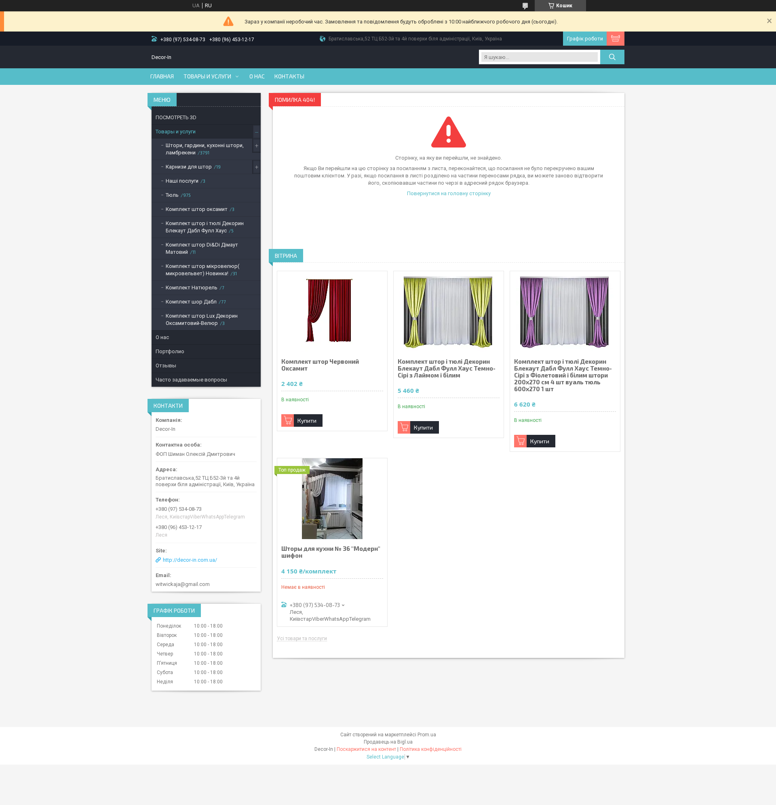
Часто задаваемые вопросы (191, 380)
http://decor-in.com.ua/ (190, 560)
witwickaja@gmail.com (183, 584)
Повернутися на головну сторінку (449, 193)
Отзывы (166, 365)
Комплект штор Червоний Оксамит (320, 365)
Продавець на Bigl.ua (388, 742)
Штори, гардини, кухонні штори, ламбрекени (205, 149)
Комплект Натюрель (191, 287)
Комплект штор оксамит (197, 209)
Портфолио (170, 351)
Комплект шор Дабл (191, 302)
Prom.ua (427, 735)
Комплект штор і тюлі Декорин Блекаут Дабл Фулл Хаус (205, 227)
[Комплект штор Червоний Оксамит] (332, 311)
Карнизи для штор (189, 167)
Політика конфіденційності (431, 749)
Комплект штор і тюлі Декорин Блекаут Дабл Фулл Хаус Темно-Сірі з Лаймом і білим (447, 368)
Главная (162, 76)
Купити (306, 420)
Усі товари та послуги (302, 638)
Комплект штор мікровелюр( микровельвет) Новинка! (202, 269)
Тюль (172, 195)
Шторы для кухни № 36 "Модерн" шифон (330, 552)
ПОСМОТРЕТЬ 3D (176, 117)
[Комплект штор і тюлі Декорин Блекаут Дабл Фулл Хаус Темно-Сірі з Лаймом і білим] (449, 311)
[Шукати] (612, 57)
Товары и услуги (207, 76)
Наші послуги (182, 181)
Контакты (289, 76)
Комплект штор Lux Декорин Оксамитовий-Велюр (202, 319)
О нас (257, 76)
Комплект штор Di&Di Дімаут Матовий (202, 248)
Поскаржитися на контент (366, 749)
